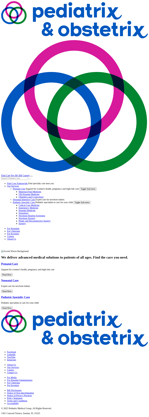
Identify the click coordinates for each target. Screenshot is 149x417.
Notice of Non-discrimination (20, 393)
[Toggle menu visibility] (31, 176)
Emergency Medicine (28, 208)
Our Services (13, 367)
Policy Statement (14, 398)
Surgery (22, 223)
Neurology (24, 213)
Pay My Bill (16, 175)
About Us (11, 364)
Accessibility (13, 403)
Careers (26, 175)
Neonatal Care (9, 280)
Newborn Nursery (27, 218)
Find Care (5, 175)
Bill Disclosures (14, 390)
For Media (12, 377)
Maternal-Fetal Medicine (30, 191)
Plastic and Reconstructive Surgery (35, 221)
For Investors (13, 385)
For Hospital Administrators (19, 380)
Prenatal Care (9, 263)
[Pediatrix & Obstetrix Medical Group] (74, 39)
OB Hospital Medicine (29, 194)
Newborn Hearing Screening (32, 215)
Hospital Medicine (27, 210)
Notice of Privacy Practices (19, 395)
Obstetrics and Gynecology (31, 197)
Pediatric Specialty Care (15, 297)
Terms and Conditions (17, 401)
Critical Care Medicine (29, 205)
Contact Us (12, 372)
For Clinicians (13, 383)
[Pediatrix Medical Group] (74, 347)
